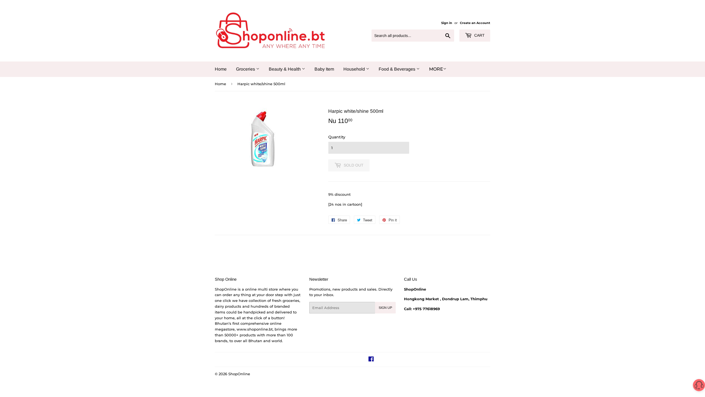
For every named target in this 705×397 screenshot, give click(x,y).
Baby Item (324, 69)
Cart (479, 35)
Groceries (246, 69)
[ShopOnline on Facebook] (371, 360)
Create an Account (475, 23)
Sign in (446, 23)
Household (354, 69)
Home (221, 69)
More (436, 69)
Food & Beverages (397, 69)
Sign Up (385, 308)
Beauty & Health (285, 69)
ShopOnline (239, 374)
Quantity (336, 137)
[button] (699, 386)
